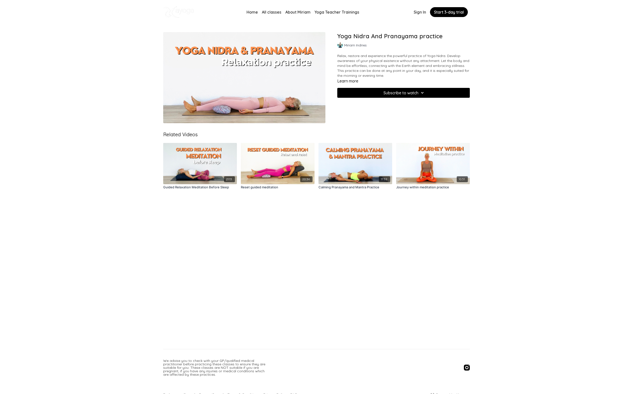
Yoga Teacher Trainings (337, 12)
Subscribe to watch (401, 92)
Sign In (420, 12)
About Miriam (298, 12)
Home (252, 12)
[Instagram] (467, 368)
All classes (271, 12)
